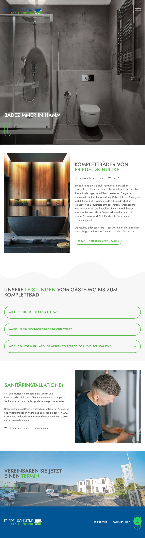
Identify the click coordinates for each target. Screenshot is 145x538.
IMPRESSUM (101, 522)
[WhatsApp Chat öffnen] (137, 521)
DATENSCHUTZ (121, 522)
